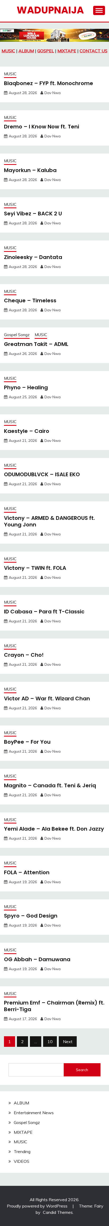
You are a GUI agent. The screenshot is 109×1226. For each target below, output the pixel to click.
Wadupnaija (50, 10)
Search (82, 1069)
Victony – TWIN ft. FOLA (35, 568)
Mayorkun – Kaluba (30, 170)
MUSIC (8, 50)
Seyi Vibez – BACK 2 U (33, 213)
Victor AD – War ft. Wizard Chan (47, 698)
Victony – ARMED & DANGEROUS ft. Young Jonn (49, 521)
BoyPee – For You (27, 742)
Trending (22, 1151)
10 (50, 1041)
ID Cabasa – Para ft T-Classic (44, 611)
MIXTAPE (66, 50)
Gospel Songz (17, 334)
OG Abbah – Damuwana (37, 959)
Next (67, 1041)
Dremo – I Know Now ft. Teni (41, 126)
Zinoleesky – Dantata (33, 257)
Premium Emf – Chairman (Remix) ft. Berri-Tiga (54, 1006)
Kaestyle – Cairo (26, 431)
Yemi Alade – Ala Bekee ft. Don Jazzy (54, 828)
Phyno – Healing (26, 387)
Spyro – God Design (30, 915)
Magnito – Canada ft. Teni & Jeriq (50, 785)
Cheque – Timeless (30, 300)
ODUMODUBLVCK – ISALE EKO (42, 474)
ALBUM (26, 50)
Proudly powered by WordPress (38, 1206)
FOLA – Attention (26, 872)
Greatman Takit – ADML (36, 344)
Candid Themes (58, 1212)
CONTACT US (93, 50)
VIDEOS (21, 1161)
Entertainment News (34, 1112)
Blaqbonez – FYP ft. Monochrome (48, 83)
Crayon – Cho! (24, 655)
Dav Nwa (52, 92)
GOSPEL (45, 50)
